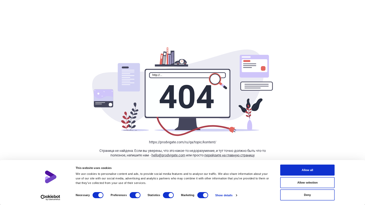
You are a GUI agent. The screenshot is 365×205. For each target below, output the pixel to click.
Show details (223, 195)
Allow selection (307, 182)
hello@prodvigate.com (168, 155)
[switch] (135, 195)
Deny (307, 194)
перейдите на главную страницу (229, 155)
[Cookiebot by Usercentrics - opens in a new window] (50, 197)
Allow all (307, 170)
